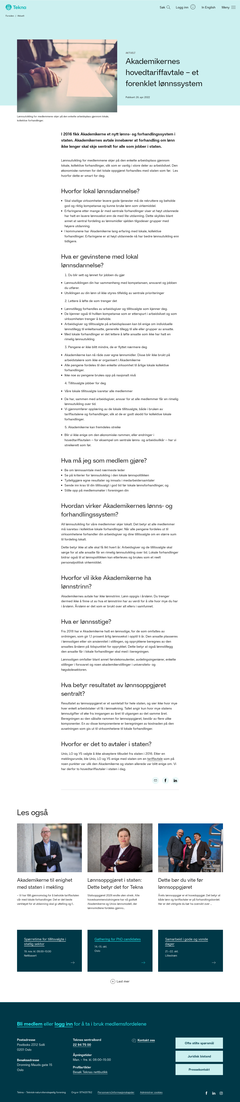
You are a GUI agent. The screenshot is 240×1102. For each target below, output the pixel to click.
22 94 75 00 (82, 1045)
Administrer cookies (151, 1092)
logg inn (64, 1024)
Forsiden (10, 15)
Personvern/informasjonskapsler (116, 1092)
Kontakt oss (146, 1040)
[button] (165, 7)
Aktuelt (20, 15)
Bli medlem (30, 1024)
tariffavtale (155, 759)
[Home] (15, 7)
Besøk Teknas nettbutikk (90, 1072)
